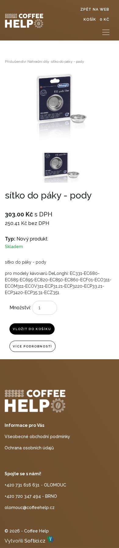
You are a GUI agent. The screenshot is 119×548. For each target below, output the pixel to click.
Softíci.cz (34, 541)
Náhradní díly (38, 61)
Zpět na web (94, 9)
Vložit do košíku (32, 329)
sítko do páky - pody (67, 61)
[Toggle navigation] (106, 32)
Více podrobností (32, 346)
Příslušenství (15, 61)
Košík (96, 19)
